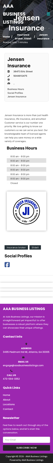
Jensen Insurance (17, 96)
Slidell (27, 38)
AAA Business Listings (14, 14)
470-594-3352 (11, 378)
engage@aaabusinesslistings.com (23, 365)
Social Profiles (15, 93)
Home (6, 36)
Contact (8, 409)
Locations (9, 404)
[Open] (48, 14)
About (6, 399)
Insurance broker (16, 247)
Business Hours (16, 89)
